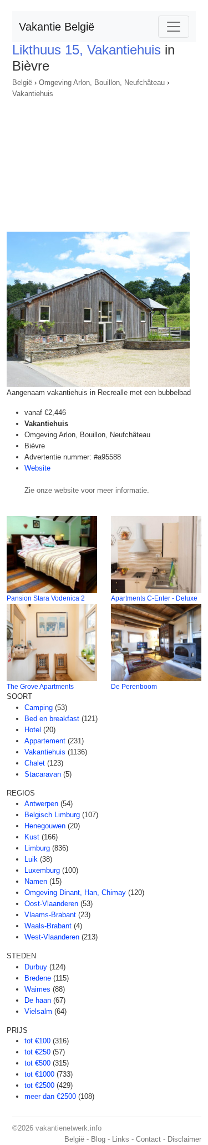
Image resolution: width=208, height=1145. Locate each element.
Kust (31, 837)
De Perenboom (134, 687)
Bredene (37, 978)
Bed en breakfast (51, 718)
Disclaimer (184, 1139)
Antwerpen (41, 803)
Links (120, 1139)
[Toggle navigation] (173, 27)
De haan (37, 1000)
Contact (148, 1139)
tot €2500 (39, 1085)
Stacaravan (42, 774)
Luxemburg (42, 870)
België (22, 82)
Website (37, 468)
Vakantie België (56, 27)
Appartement (44, 741)
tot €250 (37, 1052)
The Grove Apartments (40, 687)
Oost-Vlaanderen (51, 903)
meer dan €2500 (50, 1096)
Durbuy (35, 967)
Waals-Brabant (48, 926)
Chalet (34, 763)
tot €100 (37, 1041)
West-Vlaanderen (51, 937)
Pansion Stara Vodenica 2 (46, 598)
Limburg (37, 848)
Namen (35, 881)
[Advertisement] (104, 161)
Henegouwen (44, 826)
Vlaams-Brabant (50, 915)
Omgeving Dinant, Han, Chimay (75, 892)
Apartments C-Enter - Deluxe (154, 598)
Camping (38, 707)
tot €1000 (39, 1074)
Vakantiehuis (32, 93)
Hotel (32, 730)
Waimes (37, 989)
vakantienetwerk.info (68, 1128)
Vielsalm (38, 1011)
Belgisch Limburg (52, 815)
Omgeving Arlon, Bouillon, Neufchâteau (102, 82)
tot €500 (37, 1063)
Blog (98, 1139)
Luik (31, 859)
